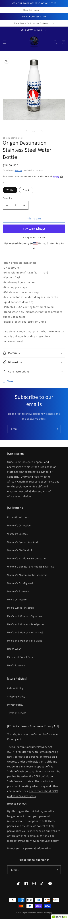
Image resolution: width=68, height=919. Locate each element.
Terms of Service (16, 712)
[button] (5, 42)
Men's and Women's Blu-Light (24, 640)
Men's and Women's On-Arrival (25, 632)
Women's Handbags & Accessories (27, 558)
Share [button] (10, 381)
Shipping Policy (16, 696)
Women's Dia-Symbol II (20, 550)
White (10, 190)
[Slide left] (26, 131)
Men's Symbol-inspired (20, 607)
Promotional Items (18, 517)
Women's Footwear (18, 591)
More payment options (34, 237)
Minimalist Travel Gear (20, 657)
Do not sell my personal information (29, 848)
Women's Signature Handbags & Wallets (30, 566)
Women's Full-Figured (20, 583)
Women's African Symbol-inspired (27, 575)
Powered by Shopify (44, 913)
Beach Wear (14, 648)
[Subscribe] (57, 429)
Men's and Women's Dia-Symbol (26, 624)
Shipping (18, 170)
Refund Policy (15, 688)
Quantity (7, 198)
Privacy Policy (15, 704)
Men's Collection (17, 599)
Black (26, 190)
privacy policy (50, 840)
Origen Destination (29, 913)
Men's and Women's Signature (24, 616)
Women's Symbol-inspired (22, 542)
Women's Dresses (17, 533)
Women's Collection (19, 525)
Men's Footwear (16, 665)
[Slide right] (42, 131)
